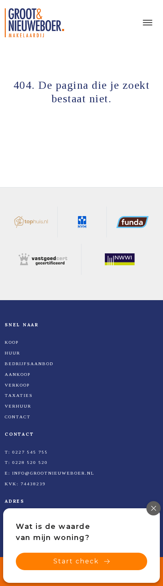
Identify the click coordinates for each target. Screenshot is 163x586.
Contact (18, 416)
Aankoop (17, 374)
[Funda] (132, 222)
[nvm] (82, 222)
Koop (12, 342)
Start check (76, 561)
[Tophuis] (31, 222)
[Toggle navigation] (147, 23)
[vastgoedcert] (43, 259)
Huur (12, 352)
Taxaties (19, 395)
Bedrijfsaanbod (29, 363)
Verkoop (17, 385)
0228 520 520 (30, 462)
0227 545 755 (30, 452)
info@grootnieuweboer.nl (53, 473)
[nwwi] (120, 259)
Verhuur (18, 406)
